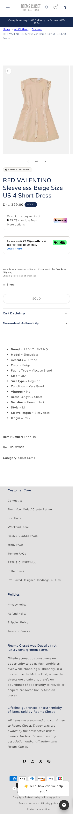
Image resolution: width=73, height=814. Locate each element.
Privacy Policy (17, 604)
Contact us (15, 500)
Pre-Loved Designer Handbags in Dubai (35, 580)
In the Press (16, 571)
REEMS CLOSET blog (22, 562)
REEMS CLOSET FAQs (23, 536)
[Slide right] (45, 161)
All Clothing (21, 29)
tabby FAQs (16, 545)
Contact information (38, 809)
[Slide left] (28, 161)
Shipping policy (49, 803)
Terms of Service (19, 631)
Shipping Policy (18, 622)
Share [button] (11, 284)
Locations (14, 518)
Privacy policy (52, 797)
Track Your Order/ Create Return (30, 509)
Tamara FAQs (17, 553)
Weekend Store (18, 527)
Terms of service (28, 803)
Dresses (37, 29)
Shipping (7, 276)
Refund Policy (17, 613)
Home (6, 29)
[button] (8, 7)
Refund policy (32, 797)
